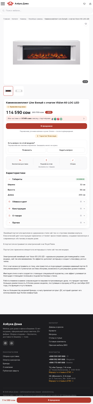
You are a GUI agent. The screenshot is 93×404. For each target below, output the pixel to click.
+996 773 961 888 (57, 362)
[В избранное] (86, 24)
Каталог (15, 19)
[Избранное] (84, 4)
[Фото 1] (8, 91)
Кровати (52, 331)
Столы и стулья (55, 338)
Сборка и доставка (11, 356)
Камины (23, 19)
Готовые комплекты (57, 341)
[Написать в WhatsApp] (11, 343)
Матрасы (53, 334)
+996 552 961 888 (57, 359)
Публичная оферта (11, 371)
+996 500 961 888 (57, 356)
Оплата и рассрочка (11, 360)
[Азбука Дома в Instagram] (5, 343)
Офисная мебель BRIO (58, 345)
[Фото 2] (19, 91)
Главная (6, 19)
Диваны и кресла (56, 327)
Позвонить (27, 150)
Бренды (6, 363)
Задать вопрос (66, 150)
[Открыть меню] (3, 4)
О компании (8, 367)
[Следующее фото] (85, 52)
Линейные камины (35, 19)
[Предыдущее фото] (7, 52)
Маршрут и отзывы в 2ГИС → (61, 372)
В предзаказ (46, 126)
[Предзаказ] (90, 4)
